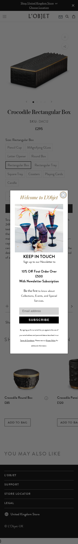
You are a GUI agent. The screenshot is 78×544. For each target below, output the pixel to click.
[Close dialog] (63, 195)
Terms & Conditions (27, 340)
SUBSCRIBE (39, 319)
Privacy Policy (51, 340)
